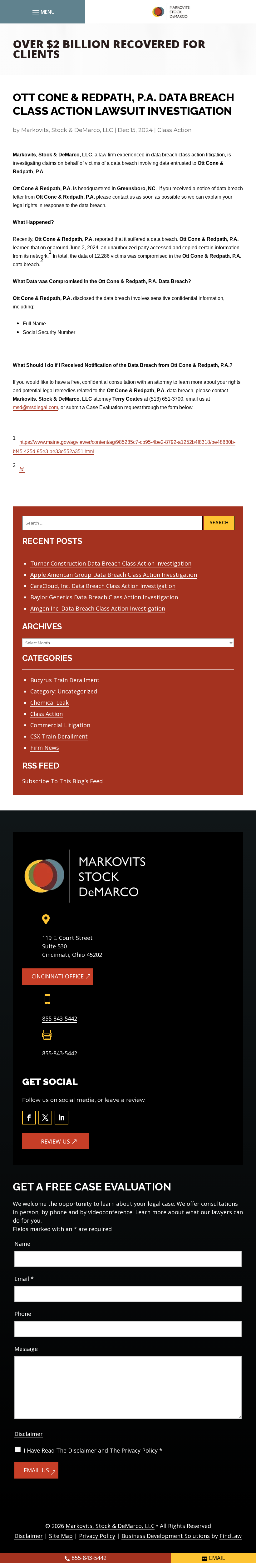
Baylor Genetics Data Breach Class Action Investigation (104, 597)
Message (26, 1348)
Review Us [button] (55, 1141)
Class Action (174, 130)
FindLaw (230, 1536)
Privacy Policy (97, 1536)
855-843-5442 (59, 1018)
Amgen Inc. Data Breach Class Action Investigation (97, 608)
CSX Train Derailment (59, 736)
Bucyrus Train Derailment (65, 680)
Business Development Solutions (165, 1536)
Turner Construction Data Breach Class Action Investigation (110, 563)
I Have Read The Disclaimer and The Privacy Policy (93, 1450)
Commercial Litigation (60, 725)
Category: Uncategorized (63, 691)
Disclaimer (28, 1434)
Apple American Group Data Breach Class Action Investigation (113, 574)
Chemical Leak (49, 702)
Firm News (44, 747)
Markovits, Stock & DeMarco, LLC (67, 130)
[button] (43, 12)
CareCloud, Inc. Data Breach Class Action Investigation (102, 586)
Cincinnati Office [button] (58, 976)
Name (22, 1243)
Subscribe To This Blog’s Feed (62, 781)
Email (24, 1278)
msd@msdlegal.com (35, 407)
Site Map (61, 1536)
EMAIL (217, 1557)
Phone (22, 1313)
